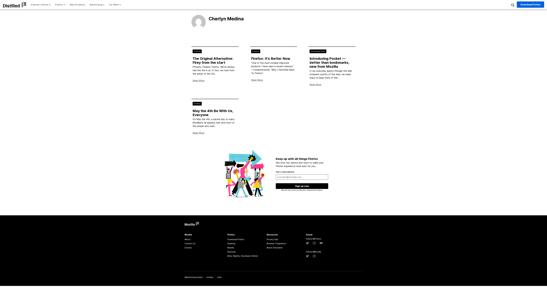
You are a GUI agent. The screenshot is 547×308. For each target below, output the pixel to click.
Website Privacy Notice (194, 277)
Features (231, 252)
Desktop (231, 243)
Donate (188, 247)
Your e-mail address (285, 172)
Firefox (59, 4)
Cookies (210, 277)
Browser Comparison (276, 243)
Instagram (314, 243)
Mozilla (14, 5)
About (187, 239)
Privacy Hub (272, 239)
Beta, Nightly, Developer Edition (242, 256)
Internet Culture (39, 4)
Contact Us (190, 243)
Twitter (307, 243)
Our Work (114, 4)
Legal (219, 277)
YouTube (321, 243)
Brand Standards (275, 247)
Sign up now (302, 186)
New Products (77, 4)
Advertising (96, 4)
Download (530, 4)
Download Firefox (235, 239)
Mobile (230, 247)
